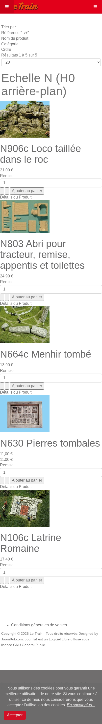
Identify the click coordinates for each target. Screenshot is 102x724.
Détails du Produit (15, 197)
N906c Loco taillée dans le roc (40, 154)
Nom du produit (14, 38)
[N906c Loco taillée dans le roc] (25, 119)
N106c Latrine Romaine (30, 543)
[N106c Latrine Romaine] (25, 508)
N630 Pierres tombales (50, 443)
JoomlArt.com (12, 639)
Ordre (6, 49)
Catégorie (10, 44)
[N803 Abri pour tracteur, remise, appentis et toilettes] (25, 216)
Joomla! (31, 639)
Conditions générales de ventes (39, 625)
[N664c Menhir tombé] (25, 325)
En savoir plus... (81, 705)
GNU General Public (29, 645)
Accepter (15, 715)
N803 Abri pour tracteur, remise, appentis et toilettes (42, 254)
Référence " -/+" (15, 33)
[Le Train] (19, 5)
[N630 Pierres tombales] (25, 413)
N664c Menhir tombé (45, 354)
